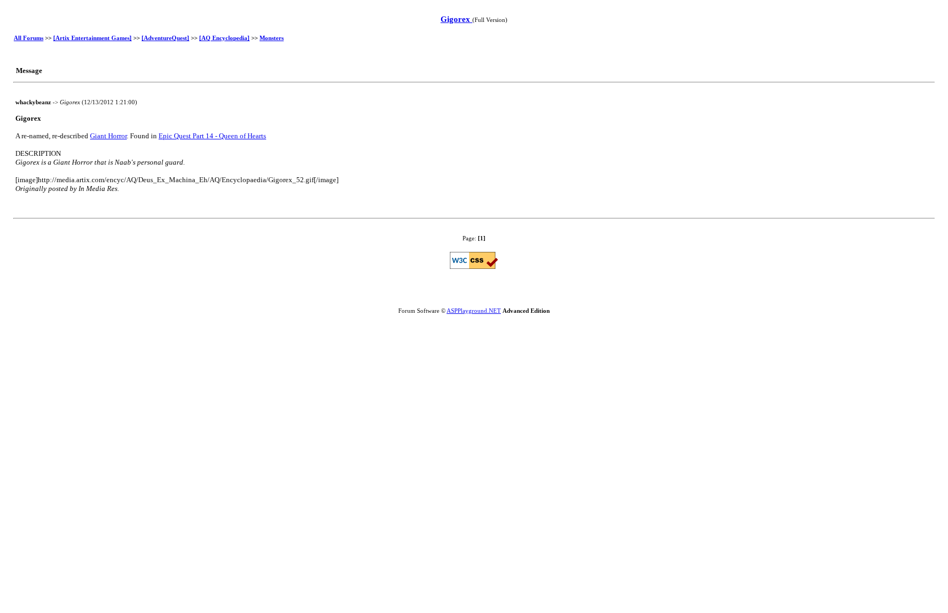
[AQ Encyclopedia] (224, 38)
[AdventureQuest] (165, 38)
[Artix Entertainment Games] (92, 38)
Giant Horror (108, 136)
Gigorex (456, 19)
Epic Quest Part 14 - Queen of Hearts (212, 136)
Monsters (271, 38)
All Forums (28, 38)
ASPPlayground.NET (474, 310)
